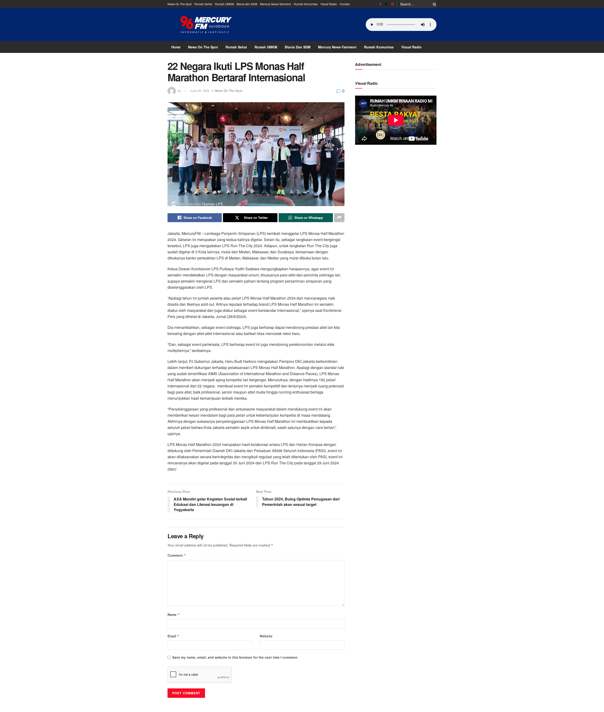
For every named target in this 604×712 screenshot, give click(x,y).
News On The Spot (180, 4)
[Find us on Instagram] (392, 4)
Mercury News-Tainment (275, 4)
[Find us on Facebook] (380, 4)
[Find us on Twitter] (386, 4)
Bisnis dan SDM (247, 4)
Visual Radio (328, 4)
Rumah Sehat (203, 4)
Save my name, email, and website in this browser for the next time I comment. (235, 657)
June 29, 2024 (199, 90)
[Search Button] (434, 4)
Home (175, 47)
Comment (177, 555)
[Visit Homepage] (206, 24)
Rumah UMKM (224, 4)
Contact (345, 4)
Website (266, 636)
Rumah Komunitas (306, 4)
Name (174, 614)
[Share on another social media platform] (339, 217)
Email (174, 636)
